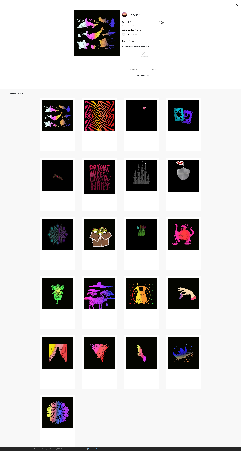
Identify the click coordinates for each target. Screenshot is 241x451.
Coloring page (132, 34)
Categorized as (131, 30)
